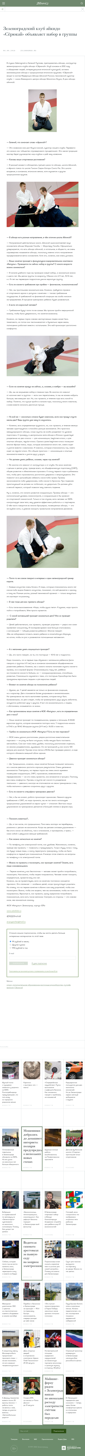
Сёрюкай (18, 987)
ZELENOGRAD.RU (28, 50)
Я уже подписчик (39, 963)
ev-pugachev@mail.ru (16, 921)
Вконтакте (25, 1439)
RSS (72, 1439)
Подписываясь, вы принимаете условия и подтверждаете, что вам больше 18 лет (33, 971)
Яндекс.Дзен (62, 1439)
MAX (35, 1439)
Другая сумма (18, 944)
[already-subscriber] (39, 963)
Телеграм (14, 1439)
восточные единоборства (51, 985)
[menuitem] (14, 1439)
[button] (18, 963)
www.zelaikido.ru (14, 911)
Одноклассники (47, 1439)
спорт (9, 985)
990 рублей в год (20, 948)
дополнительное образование (26, 985)
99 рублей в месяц (20, 941)
